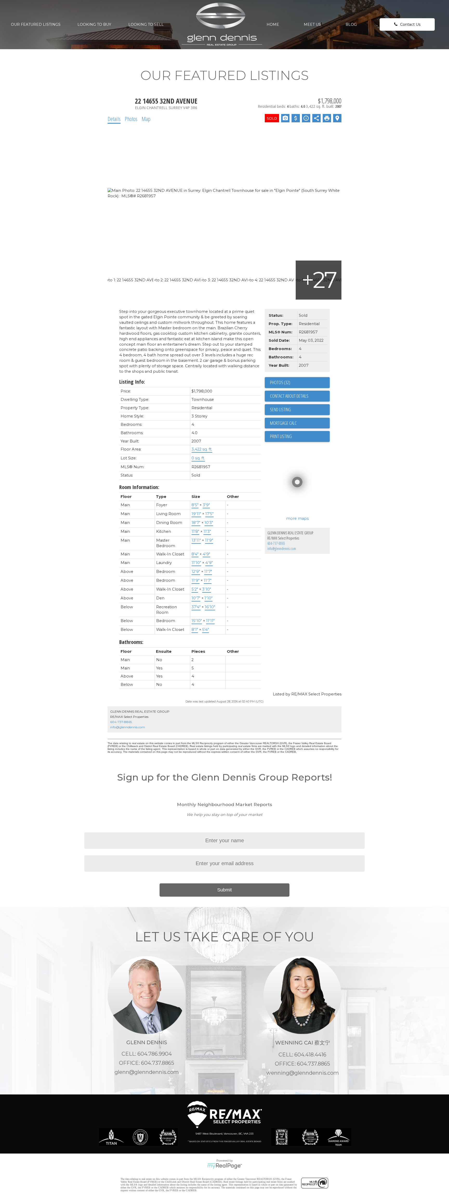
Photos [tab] (131, 119)
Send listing (280, 409)
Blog (351, 24)
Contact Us (410, 24)
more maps (297, 518)
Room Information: (139, 487)
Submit (224, 889)
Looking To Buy (94, 24)
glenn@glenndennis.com (147, 1072)
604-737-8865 (276, 543)
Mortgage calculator (300, 423)
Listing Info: (132, 381)
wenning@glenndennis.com (302, 1073)
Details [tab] (114, 119)
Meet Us (312, 24)
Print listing (281, 436)
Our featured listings (36, 24)
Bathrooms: (131, 641)
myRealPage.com (224, 1166)
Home (273, 24)
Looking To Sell (146, 24)
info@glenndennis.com (281, 548)
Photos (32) (280, 382)
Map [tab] (146, 119)
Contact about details (289, 396)
